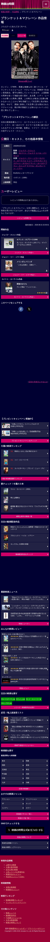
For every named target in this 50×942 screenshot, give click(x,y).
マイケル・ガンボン (35, 166)
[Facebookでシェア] (20, 309)
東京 (3, 761)
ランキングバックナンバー (16, 902)
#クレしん (19, 699)
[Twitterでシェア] (29, 309)
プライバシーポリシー (36, 928)
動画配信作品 (11, 915)
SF (3, 803)
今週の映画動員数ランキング (11, 479)
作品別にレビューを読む (15, 877)
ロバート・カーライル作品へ (24, 297)
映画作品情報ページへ (10, 843)
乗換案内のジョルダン (17, 928)
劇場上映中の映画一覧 (24, 516)
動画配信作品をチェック (24, 554)
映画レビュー (24, 688)
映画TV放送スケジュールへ (24, 745)
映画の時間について (24, 837)
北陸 (27, 774)
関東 (27, 761)
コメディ (5, 808)
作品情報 (15, 12)
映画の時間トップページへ (11, 847)
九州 (3, 782)
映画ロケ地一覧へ (24, 818)
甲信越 (4, 774)
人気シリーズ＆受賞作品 (15, 872)
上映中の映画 (11, 865)
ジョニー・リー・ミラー (29, 158)
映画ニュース (11, 913)
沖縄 (27, 782)
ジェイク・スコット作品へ (24, 252)
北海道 (4, 769)
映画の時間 (5, 12)
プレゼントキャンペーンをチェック (24, 441)
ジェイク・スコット (27, 150)
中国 (3, 778)
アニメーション (31, 799)
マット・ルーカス (37, 163)
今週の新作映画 (12, 867)
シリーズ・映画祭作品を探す (24, 707)
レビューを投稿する (24, 218)
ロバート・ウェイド (27, 153)
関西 (3, 765)
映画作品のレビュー (13, 874)
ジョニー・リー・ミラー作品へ (24, 275)
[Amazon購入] (25, 81)
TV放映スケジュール (14, 918)
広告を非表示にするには (38, 382)
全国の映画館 (11, 887)
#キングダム (5, 703)
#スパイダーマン (7, 699)
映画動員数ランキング (14, 900)
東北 (27, 769)
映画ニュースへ (24, 624)
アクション (5, 30)
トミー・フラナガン (35, 161)
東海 (27, 765)
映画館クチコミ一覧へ (24, 814)
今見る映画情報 (12, 920)
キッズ (28, 803)
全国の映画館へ (24, 789)
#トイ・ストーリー (33, 699)
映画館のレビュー (12, 890)
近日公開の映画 (12, 870)
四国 (27, 778)
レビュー (21, 35)
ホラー (28, 808)
